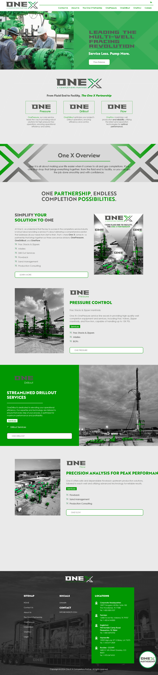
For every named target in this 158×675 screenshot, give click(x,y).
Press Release (99, 62)
